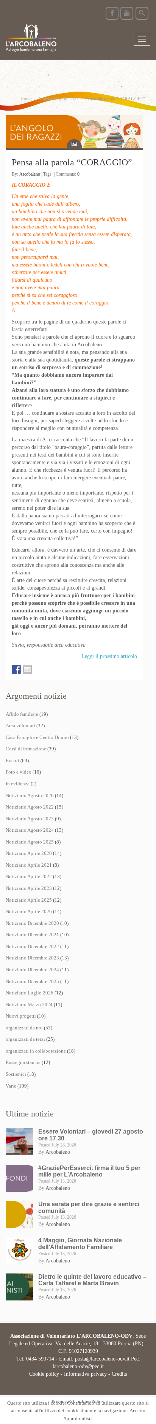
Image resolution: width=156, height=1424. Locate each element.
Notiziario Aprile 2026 (29, 911)
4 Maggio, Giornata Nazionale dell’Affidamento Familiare (80, 1243)
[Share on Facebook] (16, 669)
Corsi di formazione (26, 749)
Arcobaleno (29, 174)
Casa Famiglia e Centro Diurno (37, 737)
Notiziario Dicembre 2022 (32, 946)
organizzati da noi (24, 1028)
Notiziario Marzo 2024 (29, 1004)
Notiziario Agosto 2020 (30, 795)
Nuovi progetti (21, 1016)
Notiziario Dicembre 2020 (32, 923)
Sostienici (16, 1074)
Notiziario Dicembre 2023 (32, 958)
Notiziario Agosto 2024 (30, 830)
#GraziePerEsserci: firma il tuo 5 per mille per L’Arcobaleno (89, 1171)
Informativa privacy (85, 1374)
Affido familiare (22, 714)
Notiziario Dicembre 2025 (32, 981)
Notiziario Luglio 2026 (29, 993)
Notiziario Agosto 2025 (30, 842)
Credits (119, 1374)
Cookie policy (44, 1374)
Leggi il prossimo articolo (109, 656)
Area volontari (20, 725)
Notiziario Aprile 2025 (29, 900)
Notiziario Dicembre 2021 (32, 934)
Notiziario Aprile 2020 (29, 853)
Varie (11, 1086)
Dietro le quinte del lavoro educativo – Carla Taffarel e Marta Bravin (92, 1280)
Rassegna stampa (23, 1062)
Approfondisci (78, 1418)
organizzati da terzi (25, 1039)
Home (25, 98)
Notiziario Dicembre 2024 (32, 969)
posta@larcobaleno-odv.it (102, 1359)
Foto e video (18, 772)
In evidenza (18, 784)
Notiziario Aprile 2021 (29, 865)
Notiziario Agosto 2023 (30, 818)
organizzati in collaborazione (36, 1051)
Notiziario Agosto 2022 (30, 807)
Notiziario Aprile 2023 (29, 888)
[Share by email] (27, 669)
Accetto (137, 1411)
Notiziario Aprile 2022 (58, 98)
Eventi (12, 760)
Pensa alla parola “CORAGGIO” (72, 162)
